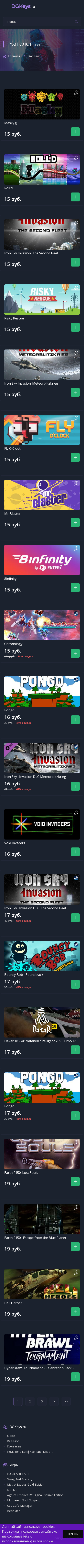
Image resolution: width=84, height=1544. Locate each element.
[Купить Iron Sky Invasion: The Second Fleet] (42, 234)
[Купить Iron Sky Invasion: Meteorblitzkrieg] (42, 364)
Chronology (13, 644)
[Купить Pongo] (42, 691)
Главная (14, 56)
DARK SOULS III (18, 1474)
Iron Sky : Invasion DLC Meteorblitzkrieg (35, 776)
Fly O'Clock (12, 448)
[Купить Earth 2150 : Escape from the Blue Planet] (42, 1219)
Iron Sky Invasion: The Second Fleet (31, 253)
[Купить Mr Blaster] (42, 495)
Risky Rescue (14, 318)
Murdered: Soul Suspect (23, 1500)
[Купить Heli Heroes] (42, 1284)
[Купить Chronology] (42, 625)
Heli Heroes (13, 1303)
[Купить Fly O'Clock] (42, 430)
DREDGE (13, 1490)
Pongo (9, 710)
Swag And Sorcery (19, 1479)
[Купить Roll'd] (42, 169)
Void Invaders (14, 843)
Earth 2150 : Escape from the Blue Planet (35, 1237)
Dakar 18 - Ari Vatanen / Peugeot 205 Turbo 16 (40, 1041)
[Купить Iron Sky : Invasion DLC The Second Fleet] (42, 889)
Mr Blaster (12, 513)
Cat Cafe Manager (19, 1505)
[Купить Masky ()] (42, 104)
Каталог (13, 1441)
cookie (48, 1541)
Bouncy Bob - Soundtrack (23, 974)
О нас (11, 1436)
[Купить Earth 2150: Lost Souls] (42, 1154)
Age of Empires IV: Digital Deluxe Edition (35, 1495)
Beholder (13, 1511)
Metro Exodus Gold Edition (25, 1484)
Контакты (14, 1446)
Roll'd (8, 188)
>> (66, 1401)
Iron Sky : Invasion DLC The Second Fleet (35, 908)
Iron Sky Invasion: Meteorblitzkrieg (31, 383)
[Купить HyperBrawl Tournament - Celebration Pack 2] (42, 1349)
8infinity (10, 578)
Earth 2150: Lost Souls (21, 1172)
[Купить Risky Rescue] (42, 299)
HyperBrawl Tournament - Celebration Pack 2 (39, 1368)
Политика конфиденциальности (30, 1452)
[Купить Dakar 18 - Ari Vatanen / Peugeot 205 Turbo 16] (42, 1022)
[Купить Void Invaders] (42, 824)
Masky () (10, 123)
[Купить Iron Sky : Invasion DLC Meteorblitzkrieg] (42, 758)
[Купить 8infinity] (42, 560)
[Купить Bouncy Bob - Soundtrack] (42, 956)
